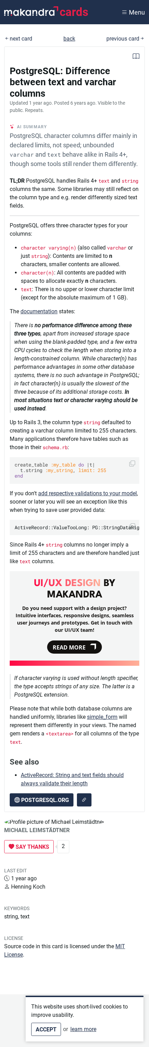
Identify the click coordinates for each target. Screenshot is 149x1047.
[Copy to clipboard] (132, 463)
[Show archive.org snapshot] (84, 799)
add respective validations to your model (87, 493)
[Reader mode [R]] (136, 57)
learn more (83, 1029)
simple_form (102, 717)
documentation (39, 311)
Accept (46, 1029)
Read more (69, 647)
